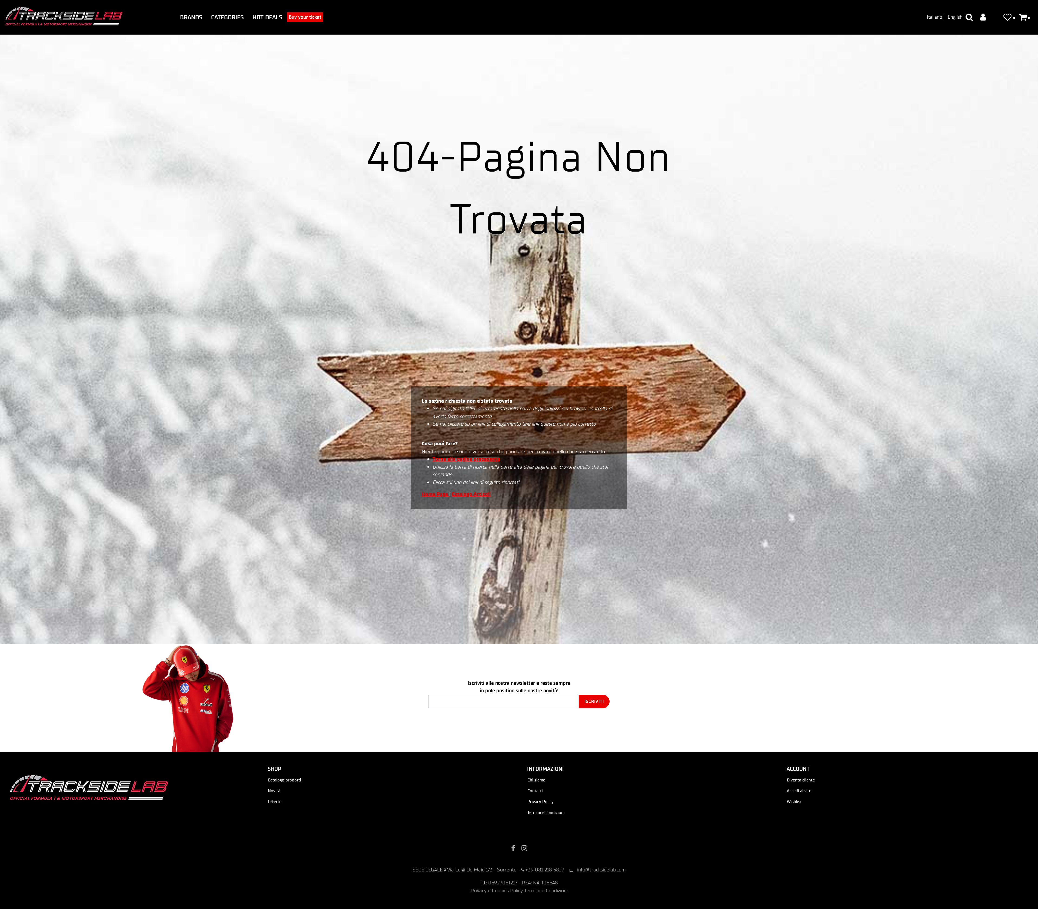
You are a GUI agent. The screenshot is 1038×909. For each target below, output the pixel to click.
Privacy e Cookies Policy (497, 890)
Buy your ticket (305, 17)
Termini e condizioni (546, 812)
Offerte (274, 801)
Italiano (934, 17)
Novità (274, 790)
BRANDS (191, 17)
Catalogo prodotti (284, 780)
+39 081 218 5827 (544, 870)
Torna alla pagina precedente (466, 459)
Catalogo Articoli (471, 494)
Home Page (435, 494)
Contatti (535, 790)
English (955, 17)
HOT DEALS (267, 17)
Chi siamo (536, 780)
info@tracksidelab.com (601, 870)
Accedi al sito (799, 790)
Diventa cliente (801, 780)
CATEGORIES (227, 17)
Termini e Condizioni (546, 890)
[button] (594, 701)
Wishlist (794, 801)
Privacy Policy (540, 801)
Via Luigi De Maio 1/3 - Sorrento (482, 870)
